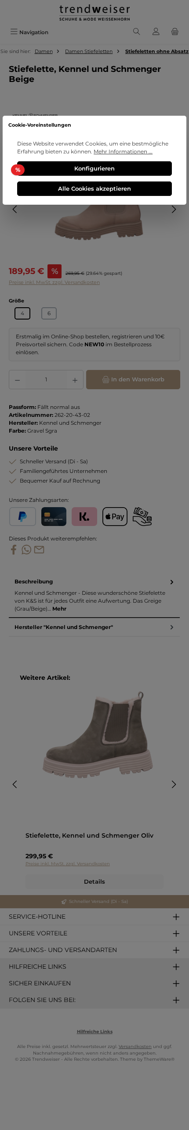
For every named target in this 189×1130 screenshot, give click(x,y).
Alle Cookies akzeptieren (94, 188)
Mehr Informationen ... (123, 151)
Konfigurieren (94, 168)
